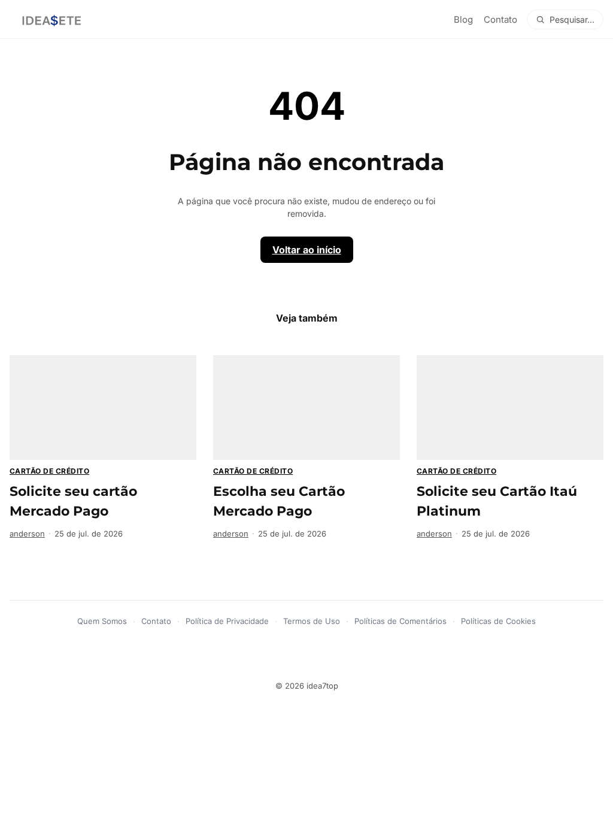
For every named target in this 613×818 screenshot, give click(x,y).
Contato (500, 19)
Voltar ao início (306, 250)
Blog (463, 19)
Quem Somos (102, 621)
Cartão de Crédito (49, 470)
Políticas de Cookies (498, 621)
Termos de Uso (311, 621)
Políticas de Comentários (400, 621)
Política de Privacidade (227, 621)
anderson (27, 533)
